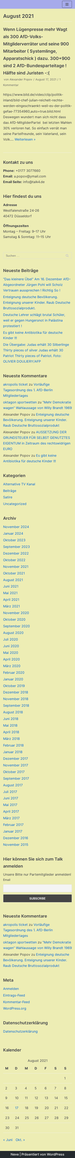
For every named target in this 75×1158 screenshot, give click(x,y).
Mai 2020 (10, 653)
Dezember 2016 (15, 838)
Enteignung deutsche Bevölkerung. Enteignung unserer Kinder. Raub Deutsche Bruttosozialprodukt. (36, 302)
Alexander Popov (21, 79)
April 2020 (11, 659)
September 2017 (16, 778)
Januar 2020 (13, 679)
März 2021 (11, 606)
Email (6, 879)
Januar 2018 (12, 752)
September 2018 (16, 705)
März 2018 (11, 739)
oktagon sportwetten (20, 402)
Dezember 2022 (16, 553)
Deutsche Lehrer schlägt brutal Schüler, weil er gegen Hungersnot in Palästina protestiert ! (34, 320)
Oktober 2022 (14, 560)
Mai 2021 (10, 593)
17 (16, 1108)
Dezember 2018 (15, 692)
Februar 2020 (13, 672)
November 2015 (15, 844)
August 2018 (13, 712)
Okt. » (20, 1140)
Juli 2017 (10, 792)
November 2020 (16, 613)
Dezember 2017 (15, 758)
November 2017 (15, 765)
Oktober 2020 (14, 619)
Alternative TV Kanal (19, 484)
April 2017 (11, 811)
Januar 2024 (13, 533)
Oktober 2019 (14, 686)
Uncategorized (14, 504)
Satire (7, 497)
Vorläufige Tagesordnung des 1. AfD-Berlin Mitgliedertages (28, 390)
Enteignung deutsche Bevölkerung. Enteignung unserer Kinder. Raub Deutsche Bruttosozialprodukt (36, 420)
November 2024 (16, 527)
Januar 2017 (12, 831)
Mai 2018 (10, 725)
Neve (15, 1154)
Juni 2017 (10, 798)
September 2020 (16, 626)
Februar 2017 (13, 825)
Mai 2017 (10, 805)
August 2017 (13, 785)
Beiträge (9, 491)
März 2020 (11, 666)
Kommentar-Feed (16, 1002)
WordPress (55, 1154)
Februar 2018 (13, 745)
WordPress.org (14, 1008)
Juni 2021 (10, 586)
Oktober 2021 (14, 573)
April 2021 (11, 599)
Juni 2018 (10, 719)
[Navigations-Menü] (67, 4)
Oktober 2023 (14, 540)
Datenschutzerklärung (20, 1031)
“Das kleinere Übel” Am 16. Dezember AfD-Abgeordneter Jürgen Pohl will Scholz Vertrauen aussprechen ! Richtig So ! (37, 284)
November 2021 (15, 566)
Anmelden (11, 989)
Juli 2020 (10, 639)
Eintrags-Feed (14, 995)
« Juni (7, 1140)
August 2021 (13, 580)
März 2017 (11, 818)
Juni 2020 (11, 646)
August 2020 (13, 633)
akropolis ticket (15, 384)
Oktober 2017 (14, 772)
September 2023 (16, 547)
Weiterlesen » (25, 139)
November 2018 (15, 699)
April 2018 (11, 732)
